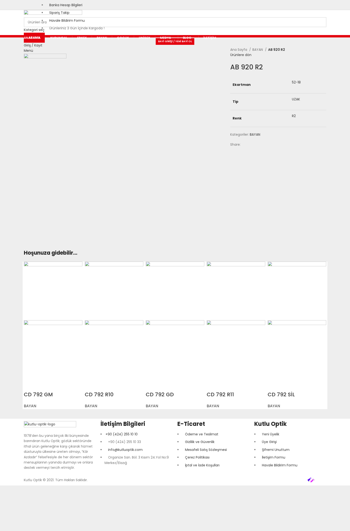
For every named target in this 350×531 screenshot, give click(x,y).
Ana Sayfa (239, 49)
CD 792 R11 (220, 394)
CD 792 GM (38, 394)
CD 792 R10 (99, 394)
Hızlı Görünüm (30, 385)
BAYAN (258, 49)
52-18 (296, 82)
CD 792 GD (160, 394)
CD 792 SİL (281, 394)
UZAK (296, 99)
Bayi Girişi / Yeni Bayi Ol (175, 41)
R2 (294, 115)
